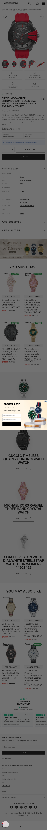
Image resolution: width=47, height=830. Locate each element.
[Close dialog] (46, 401)
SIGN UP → (11, 424)
